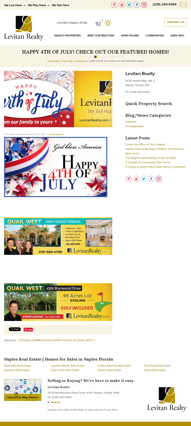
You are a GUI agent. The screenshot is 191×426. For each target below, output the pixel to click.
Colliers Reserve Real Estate (114, 365)
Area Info (177, 35)
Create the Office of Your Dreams (145, 144)
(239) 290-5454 (164, 4)
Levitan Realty (53, 61)
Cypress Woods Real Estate (67, 365)
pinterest (114, 5)
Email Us (55, 402)
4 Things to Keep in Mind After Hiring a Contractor (155, 167)
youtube (122, 5)
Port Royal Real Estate (157, 365)
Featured (130, 122)
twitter (129, 5)
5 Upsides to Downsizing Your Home (147, 162)
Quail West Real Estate (17, 365)
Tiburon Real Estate (109, 370)
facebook (137, 5)
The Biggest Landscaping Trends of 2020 (150, 158)
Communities (155, 35)
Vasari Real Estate (155, 370)
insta (144, 5)
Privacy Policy (111, 409)
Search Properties (67, 35)
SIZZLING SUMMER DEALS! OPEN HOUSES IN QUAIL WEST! (56, 340)
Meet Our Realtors (100, 35)
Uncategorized (80, 61)
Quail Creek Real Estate (65, 370)
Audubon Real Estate (17, 370)
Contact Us (175, 22)
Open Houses (130, 35)
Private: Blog (67, 61)
